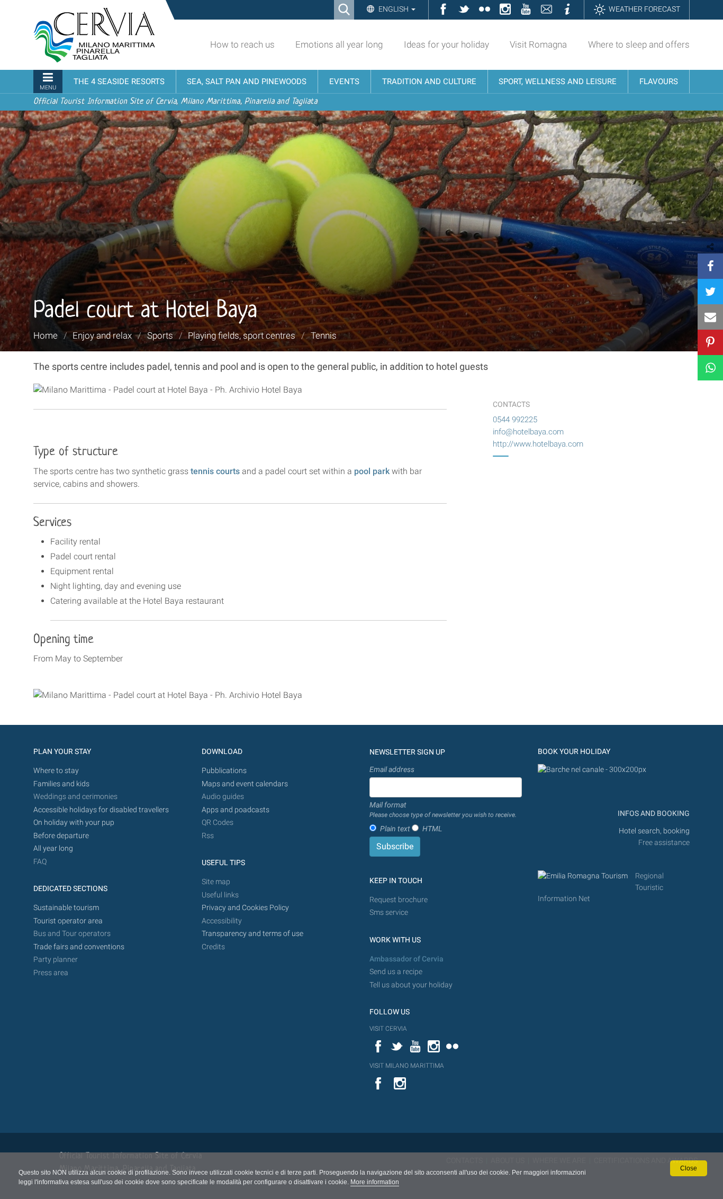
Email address (391, 769)
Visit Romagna (538, 44)
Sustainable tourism (66, 907)
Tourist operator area (68, 920)
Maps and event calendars (245, 783)
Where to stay (56, 770)
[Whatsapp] (710, 367)
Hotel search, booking (654, 830)
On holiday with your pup (73, 822)
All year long (53, 848)
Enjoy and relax (102, 335)
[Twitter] (710, 291)
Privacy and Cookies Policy (245, 907)
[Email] (710, 317)
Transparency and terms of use (252, 933)
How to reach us (242, 44)
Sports (160, 335)
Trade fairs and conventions (78, 946)
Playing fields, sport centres (241, 335)
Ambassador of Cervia (406, 959)
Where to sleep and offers (639, 44)
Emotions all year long (339, 44)
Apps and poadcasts (235, 809)
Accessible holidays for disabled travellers (101, 809)
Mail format (443, 810)
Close (688, 1168)
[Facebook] (710, 266)
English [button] (393, 9)
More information (374, 1182)
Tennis (324, 335)
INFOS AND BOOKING (653, 813)
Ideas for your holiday (446, 44)
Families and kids (61, 783)
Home (45, 335)
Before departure (61, 835)
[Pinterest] (710, 342)
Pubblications (224, 770)
